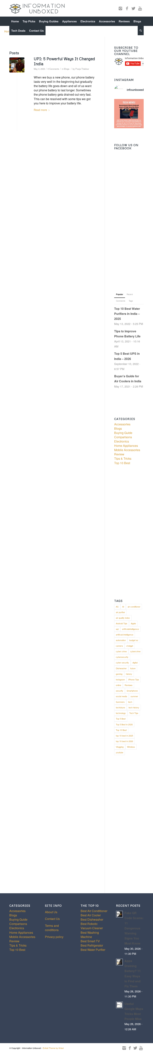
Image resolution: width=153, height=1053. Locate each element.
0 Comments (53, 68)
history (129, 673)
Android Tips (121, 623)
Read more (40, 110)
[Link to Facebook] (127, 8)
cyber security (122, 662)
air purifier (120, 612)
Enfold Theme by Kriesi (53, 1047)
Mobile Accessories (127, 450)
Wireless (131, 746)
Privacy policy (54, 937)
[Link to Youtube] (140, 8)
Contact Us (52, 919)
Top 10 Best (122, 463)
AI (123, 606)
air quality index (123, 617)
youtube (119, 752)
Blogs (66, 68)
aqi (117, 628)
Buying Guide (123, 433)
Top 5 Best (121, 718)
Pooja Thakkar (82, 68)
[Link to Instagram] (120, 8)
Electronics (121, 441)
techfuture (120, 707)
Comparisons (123, 437)
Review (119, 454)
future (132, 668)
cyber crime (121, 651)
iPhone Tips (133, 679)
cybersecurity (122, 656)
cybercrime (135, 651)
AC (117, 606)
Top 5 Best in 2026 (124, 724)
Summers (120, 701)
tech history (134, 707)
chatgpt (129, 645)
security (119, 690)
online (118, 685)
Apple (133, 623)
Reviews (128, 685)
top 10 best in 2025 (124, 735)
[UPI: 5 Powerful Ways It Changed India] (16, 65)
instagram (120, 679)
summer (134, 696)
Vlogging (120, 746)
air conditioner (134, 606)
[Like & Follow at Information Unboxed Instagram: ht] (129, 113)
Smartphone (132, 690)
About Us (51, 912)
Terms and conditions (52, 927)
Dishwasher (121, 668)
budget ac (133, 640)
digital (135, 662)
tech (130, 701)
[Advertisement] (129, 224)
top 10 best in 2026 (124, 741)
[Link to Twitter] (133, 8)
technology (121, 713)
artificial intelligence (124, 634)
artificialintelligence (130, 628)
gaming (119, 673)
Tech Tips (133, 713)
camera (119, 645)
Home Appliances (126, 445)
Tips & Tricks (122, 458)
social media (121, 696)
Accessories (122, 424)
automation (121, 640)
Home (7, 31)
